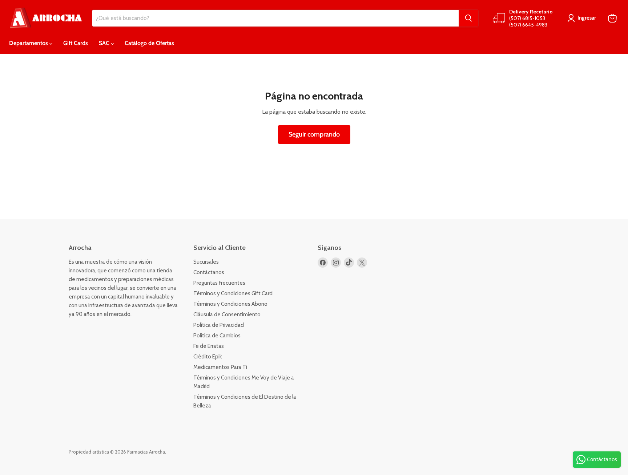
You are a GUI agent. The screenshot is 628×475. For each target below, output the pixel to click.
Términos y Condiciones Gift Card (233, 293)
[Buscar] (468, 18)
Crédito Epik (207, 356)
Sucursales (206, 262)
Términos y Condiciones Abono (230, 304)
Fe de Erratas (208, 346)
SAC (105, 43)
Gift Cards (75, 43)
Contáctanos (208, 272)
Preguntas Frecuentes (219, 283)
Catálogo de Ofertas (149, 43)
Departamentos (29, 43)
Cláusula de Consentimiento (227, 314)
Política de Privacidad (218, 325)
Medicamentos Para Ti (220, 367)
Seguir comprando (314, 134)
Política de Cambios (217, 335)
